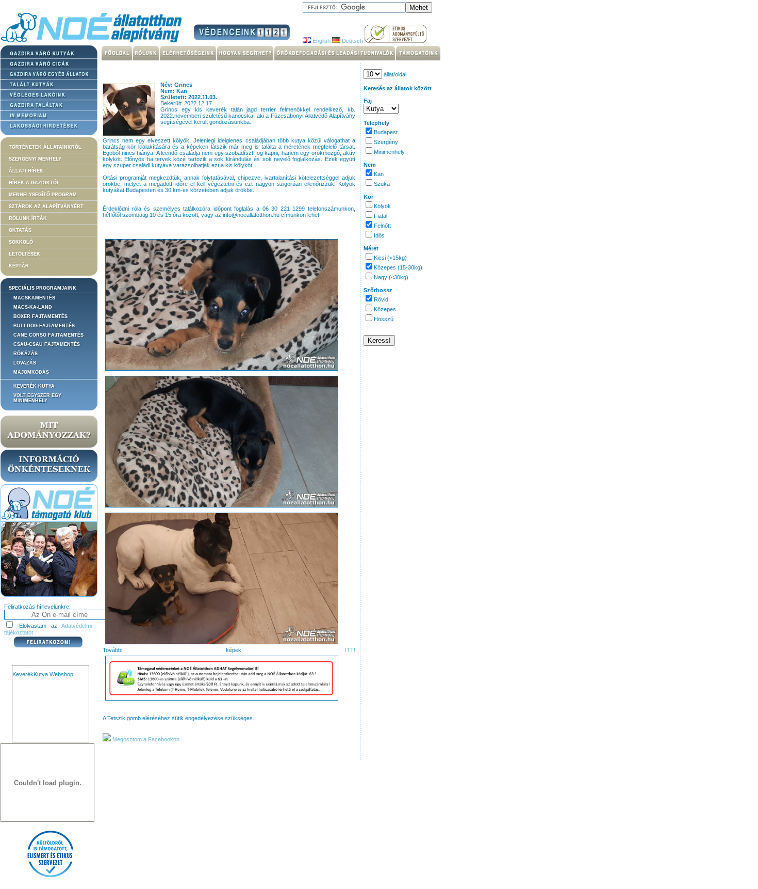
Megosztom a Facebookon (145, 739)
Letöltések (24, 254)
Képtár (19, 265)
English (321, 41)
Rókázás (25, 353)
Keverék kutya (34, 386)
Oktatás (20, 230)
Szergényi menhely (35, 159)
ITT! (350, 650)
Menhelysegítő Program (43, 194)
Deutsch (351, 41)
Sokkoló (21, 242)
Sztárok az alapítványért (46, 206)
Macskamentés (34, 297)
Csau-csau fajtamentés (46, 344)
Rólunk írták (28, 218)
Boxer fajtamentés (40, 316)
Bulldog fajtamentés (44, 325)
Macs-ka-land (32, 307)
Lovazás (24, 363)
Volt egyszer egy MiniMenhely (37, 398)
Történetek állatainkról (45, 147)
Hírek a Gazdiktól (34, 182)
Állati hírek (26, 170)
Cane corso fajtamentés (48, 335)
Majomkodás (31, 372)
